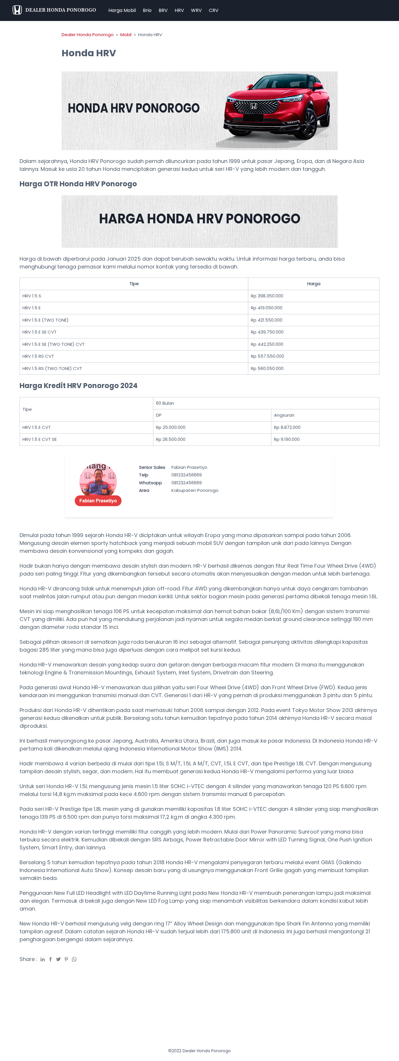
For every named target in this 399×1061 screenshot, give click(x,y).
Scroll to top (393, 1006)
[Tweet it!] (58, 958)
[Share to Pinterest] (66, 958)
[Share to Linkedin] (42, 958)
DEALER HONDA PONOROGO (60, 10)
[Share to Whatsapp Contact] (74, 958)
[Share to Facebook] (50, 958)
